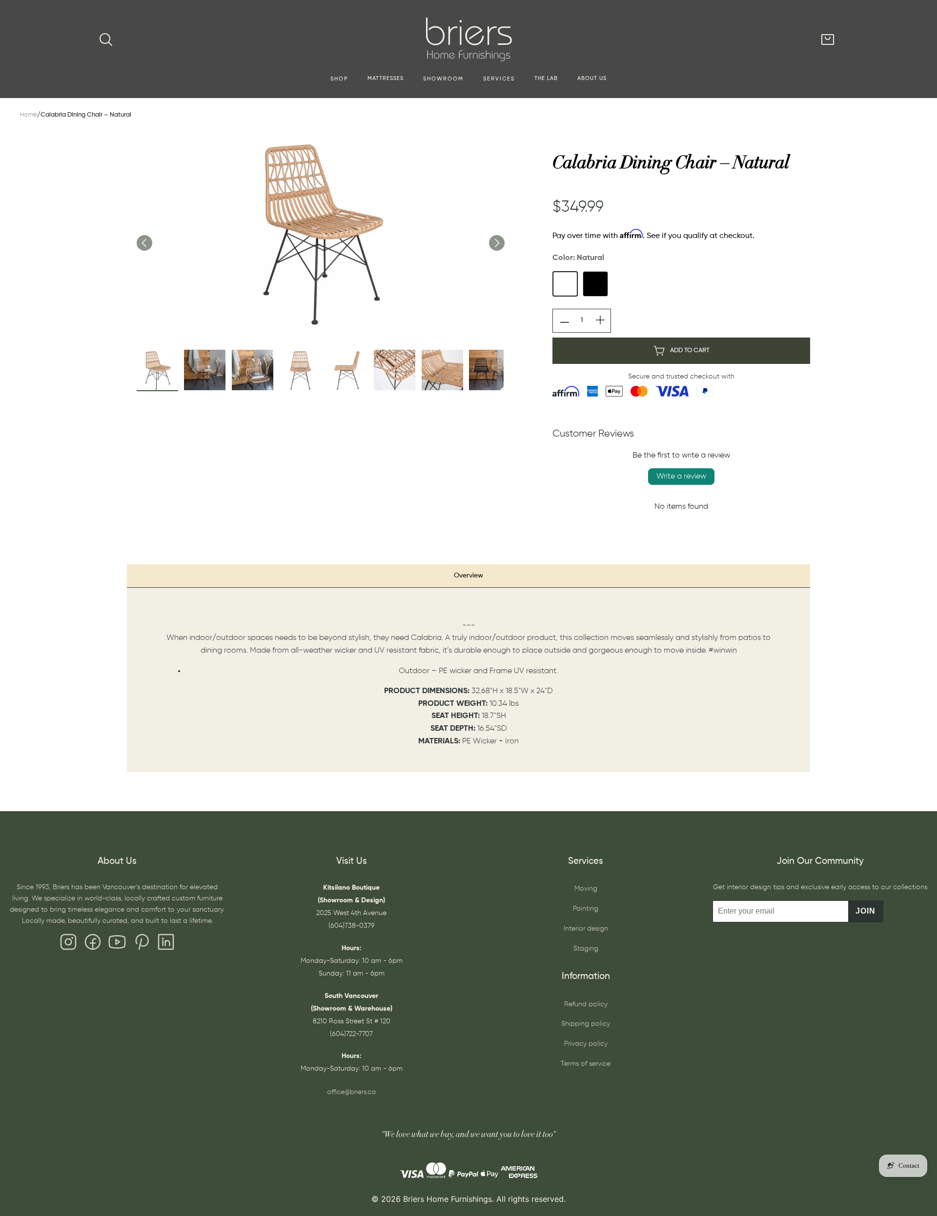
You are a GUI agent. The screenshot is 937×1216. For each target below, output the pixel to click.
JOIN (866, 911)
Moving (585, 888)
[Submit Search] (106, 39)
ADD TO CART (690, 350)
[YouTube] (117, 944)
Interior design (586, 928)
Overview (468, 575)
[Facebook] (92, 944)
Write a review (681, 476)
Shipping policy (585, 1023)
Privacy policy (586, 1043)
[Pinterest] (141, 944)
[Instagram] (68, 944)
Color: (578, 258)
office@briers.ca (351, 1092)
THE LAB (546, 78)
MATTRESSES (385, 78)
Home (28, 115)
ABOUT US (592, 78)
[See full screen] (320, 232)
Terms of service (586, 1063)
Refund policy (586, 1004)
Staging (585, 948)
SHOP (339, 79)
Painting (585, 908)
